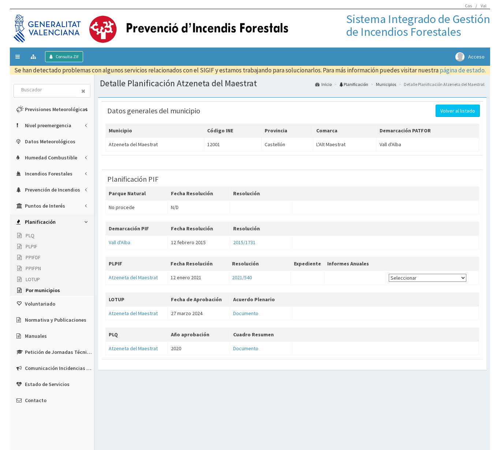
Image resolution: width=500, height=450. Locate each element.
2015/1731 (244, 242)
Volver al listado (457, 110)
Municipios (386, 84)
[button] (17, 57)
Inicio (326, 84)
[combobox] (45, 90)
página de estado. (463, 70)
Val (483, 5)
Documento (245, 313)
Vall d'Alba (119, 242)
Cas (468, 5)
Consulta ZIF (67, 56)
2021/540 (242, 277)
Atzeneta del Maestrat (133, 277)
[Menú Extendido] (34, 57)
